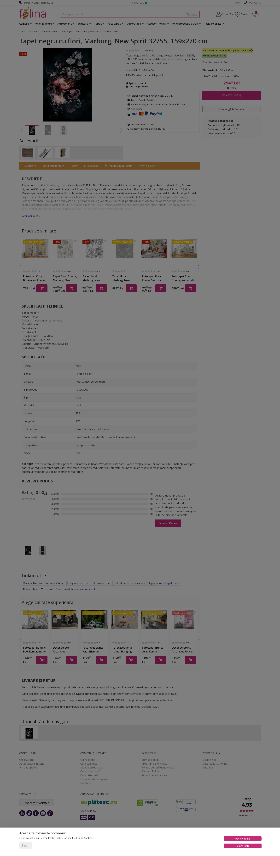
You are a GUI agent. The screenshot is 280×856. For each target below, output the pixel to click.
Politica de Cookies (82, 837)
